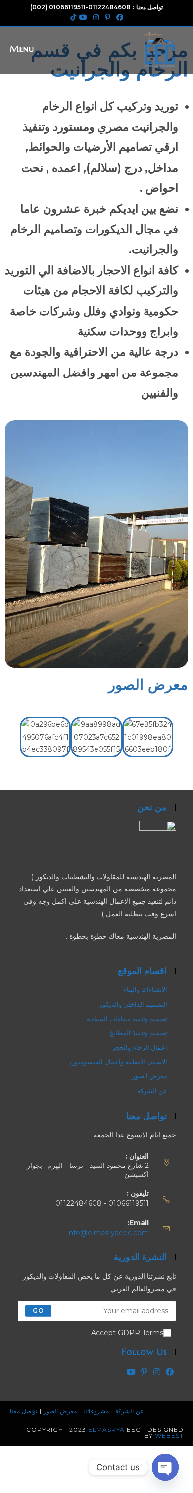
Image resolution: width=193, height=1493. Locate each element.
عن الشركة (152, 1091)
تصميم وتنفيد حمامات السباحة (127, 1019)
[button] (9, 736)
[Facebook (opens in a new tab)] (119, 17)
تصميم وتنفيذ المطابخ (138, 1033)
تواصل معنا (23, 1411)
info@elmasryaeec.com (108, 1232)
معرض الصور (149, 1076)
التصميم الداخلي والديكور (133, 1004)
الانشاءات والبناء (145, 989)
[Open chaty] (165, 1467)
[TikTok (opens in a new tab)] (71, 17)
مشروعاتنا (96, 1411)
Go (38, 1310)
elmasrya (106, 1429)
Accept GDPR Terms (127, 1332)
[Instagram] (157, 1372)
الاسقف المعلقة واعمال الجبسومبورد (118, 1062)
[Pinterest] (144, 1372)
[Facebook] (170, 1372)
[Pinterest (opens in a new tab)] (107, 17)
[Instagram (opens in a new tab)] (96, 17)
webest (169, 1435)
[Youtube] (131, 1372)
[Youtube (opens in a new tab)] (83, 17)
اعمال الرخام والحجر (139, 1047)
